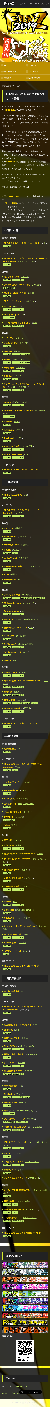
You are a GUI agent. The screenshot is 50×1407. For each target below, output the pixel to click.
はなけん (19, 338)
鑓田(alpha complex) (25, 910)
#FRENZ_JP (21, 1386)
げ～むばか (21, 636)
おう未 (15, 825)
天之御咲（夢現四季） (18, 387)
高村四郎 (21, 1062)
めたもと (22, 942)
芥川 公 (14, 574)
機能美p (17, 692)
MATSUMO (34, 1178)
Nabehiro (23, 1102)
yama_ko (21, 700)
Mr (23, 314)
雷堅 (14, 660)
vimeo (27, 354)
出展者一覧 (33, 71)
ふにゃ (26, 782)
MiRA (16, 421)
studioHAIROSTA (25, 644)
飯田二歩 (17, 550)
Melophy (31, 1118)
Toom (23, 790)
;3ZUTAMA (17, 1153)
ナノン (19, 438)
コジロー (27, 812)
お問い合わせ (34, 77)
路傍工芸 (23, 343)
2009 (21, 4)
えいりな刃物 (27, 446)
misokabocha (32, 1209)
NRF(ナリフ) (27, 595)
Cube (25, 652)
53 (20, 1086)
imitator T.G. (24, 536)
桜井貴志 (19, 528)
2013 (42, 4)
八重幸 (19, 430)
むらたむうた (29, 603)
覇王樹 (27, 708)
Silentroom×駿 (22, 1201)
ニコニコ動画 (17, 280)
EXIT (17, 1030)
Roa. (18, 767)
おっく (26, 951)
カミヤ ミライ (23, 918)
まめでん (17, 840)
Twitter (34, 703)
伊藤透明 (25, 870)
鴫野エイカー (18, 359)
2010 (26, 4)
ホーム (6, 65)
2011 (32, 4)
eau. (15, 901)
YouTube (7, 246)
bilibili (25, 1122)
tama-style (29, 1071)
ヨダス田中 (23, 558)
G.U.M (40, 853)
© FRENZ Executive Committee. (25, 1403)
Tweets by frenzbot (10, 1393)
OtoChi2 (17, 306)
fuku (35, 1024)
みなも (18, 376)
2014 (47, 4)
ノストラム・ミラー (26, 261)
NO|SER (31, 293)
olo (44, 243)
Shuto (19, 1094)
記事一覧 (32, 65)
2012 (37, 4)
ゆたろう (18, 513)
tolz (22, 611)
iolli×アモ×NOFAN (27, 1046)
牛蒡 (27, 934)
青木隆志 (27, 886)
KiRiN (16, 351)
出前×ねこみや (19, 402)
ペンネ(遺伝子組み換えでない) (23, 1110)
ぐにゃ (20, 1170)
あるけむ (24, 544)
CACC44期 (22, 798)
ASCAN (24, 276)
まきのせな (20, 367)
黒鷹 (35, 322)
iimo (26, 454)
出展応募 (7, 77)
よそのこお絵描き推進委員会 (28, 619)
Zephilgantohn (33, 1054)
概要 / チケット (10, 71)
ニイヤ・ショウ (32, 1161)
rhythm (24, 1038)
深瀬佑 (18, 845)
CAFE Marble (35, 1127)
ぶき (31, 627)
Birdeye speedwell (26, 803)
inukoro (22, 672)
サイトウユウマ (29, 1217)
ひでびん (31, 301)
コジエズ (19, 817)
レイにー (29, 878)
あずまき (36, 285)
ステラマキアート (32, 566)
